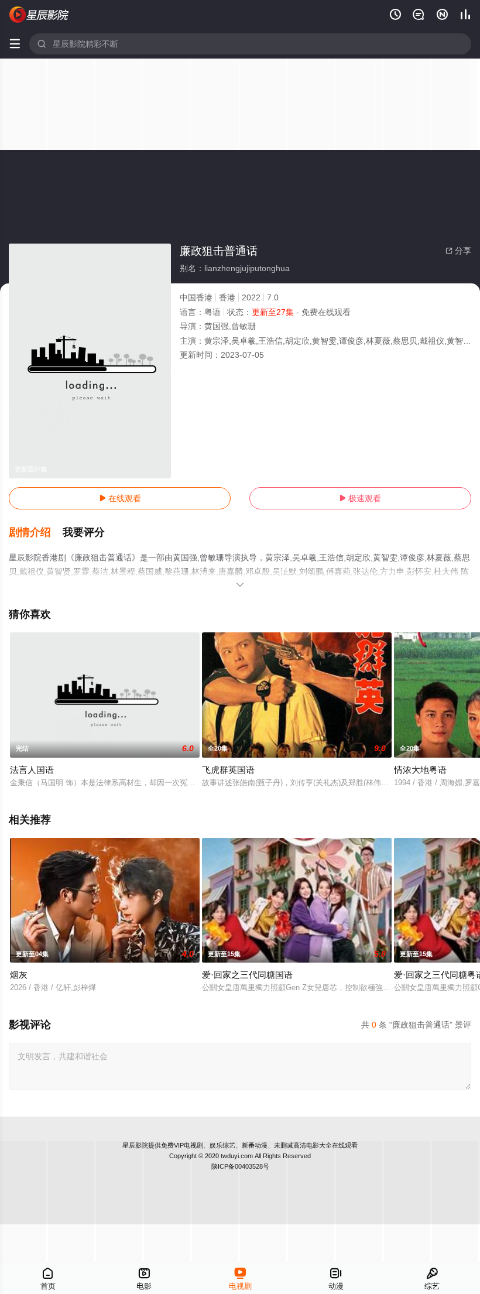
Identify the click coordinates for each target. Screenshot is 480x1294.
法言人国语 (32, 770)
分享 (458, 250)
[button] (36, 533)
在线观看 (120, 498)
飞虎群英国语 (228, 770)
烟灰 (19, 975)
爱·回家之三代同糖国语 (247, 975)
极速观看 (360, 498)
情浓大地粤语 (420, 770)
